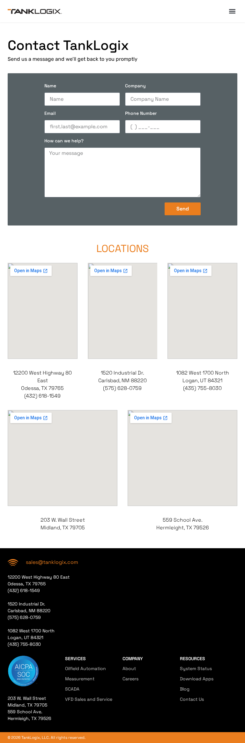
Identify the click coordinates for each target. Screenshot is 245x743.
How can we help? (64, 141)
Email (50, 113)
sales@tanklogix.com (52, 562)
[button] (232, 11)
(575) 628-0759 (122, 388)
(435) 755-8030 (202, 388)
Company (135, 86)
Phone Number (141, 113)
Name (50, 86)
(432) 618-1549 (42, 395)
